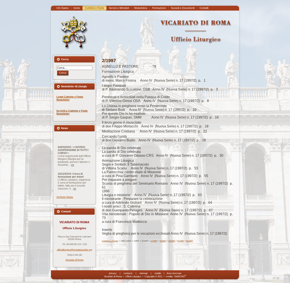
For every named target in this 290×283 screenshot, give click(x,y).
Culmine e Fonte (110, 241)
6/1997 (189, 241)
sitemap (143, 273)
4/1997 (171, 241)
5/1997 (180, 241)
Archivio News (64, 197)
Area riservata (174, 273)
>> (72, 159)
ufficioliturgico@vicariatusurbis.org (74, 249)
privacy (113, 273)
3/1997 (162, 241)
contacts (128, 273)
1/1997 (154, 241)
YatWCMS (180, 276)
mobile (158, 273)
